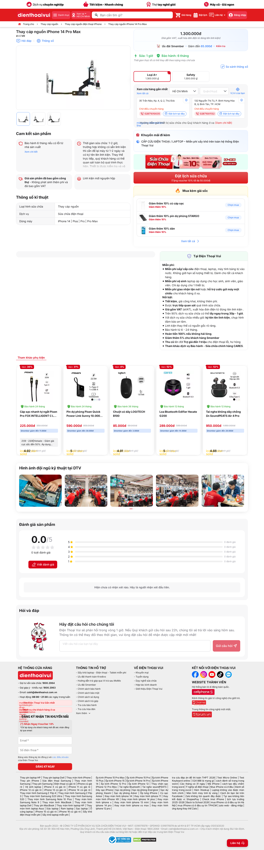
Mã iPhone (214, 783)
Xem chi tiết (31, 151)
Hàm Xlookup (201, 789)
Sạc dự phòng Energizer (145, 789)
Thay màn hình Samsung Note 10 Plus (49, 799)
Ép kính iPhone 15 (115, 780)
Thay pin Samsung (42, 783)
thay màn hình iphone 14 (118, 796)
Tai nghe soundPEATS (154, 786)
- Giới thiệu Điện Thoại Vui (148, 688)
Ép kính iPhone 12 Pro (113, 783)
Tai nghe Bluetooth (129, 786)
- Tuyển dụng (141, 676)
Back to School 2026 (197, 802)
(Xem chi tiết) (223, 122)
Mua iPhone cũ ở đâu (221, 786)
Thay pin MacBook (44, 805)
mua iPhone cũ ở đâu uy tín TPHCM (197, 805)
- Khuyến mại (141, 672)
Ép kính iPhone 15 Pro (138, 777)
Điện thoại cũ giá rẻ (64, 783)
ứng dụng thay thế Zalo (184, 808)
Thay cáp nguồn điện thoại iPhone (83, 24)
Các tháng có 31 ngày (192, 783)
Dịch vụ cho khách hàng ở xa (39, 709)
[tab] (31, 357)
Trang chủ (28, 24)
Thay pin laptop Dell (53, 777)
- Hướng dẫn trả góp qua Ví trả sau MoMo (98, 680)
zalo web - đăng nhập (231, 805)
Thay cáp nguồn (49, 24)
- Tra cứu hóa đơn (85, 709)
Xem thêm (81, 713)
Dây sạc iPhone (104, 789)
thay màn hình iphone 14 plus (138, 799)
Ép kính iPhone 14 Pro (138, 780)
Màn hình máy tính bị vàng (202, 793)
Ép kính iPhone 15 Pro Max (110, 777)
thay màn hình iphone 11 (147, 796)
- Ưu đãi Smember (86, 684)
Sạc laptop (82, 808)
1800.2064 (48, 683)
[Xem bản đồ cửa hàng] (186, 100)
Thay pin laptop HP (30, 777)
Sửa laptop (52, 808)
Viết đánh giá (45, 564)
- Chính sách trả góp (87, 701)
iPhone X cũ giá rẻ (55, 786)
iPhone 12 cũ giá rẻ (31, 789)
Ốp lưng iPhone (148, 793)
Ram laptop (67, 808)
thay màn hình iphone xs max (131, 805)
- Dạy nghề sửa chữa (145, 680)
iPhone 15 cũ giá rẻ (46, 811)
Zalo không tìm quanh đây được (203, 796)
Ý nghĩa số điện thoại (197, 786)
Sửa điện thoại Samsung (56, 780)
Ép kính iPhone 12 (139, 783)
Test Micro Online (227, 777)
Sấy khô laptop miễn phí (55, 814)
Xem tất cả (142, 93)
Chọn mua (233, 204)
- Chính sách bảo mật (87, 692)
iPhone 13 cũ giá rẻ (55, 789)
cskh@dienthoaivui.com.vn (42, 692)
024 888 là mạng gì (203, 780)
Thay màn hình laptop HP (70, 805)
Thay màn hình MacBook (57, 802)
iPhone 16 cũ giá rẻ (70, 811)
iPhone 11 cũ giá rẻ (79, 786)
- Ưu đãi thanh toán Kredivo (91, 676)
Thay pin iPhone (29, 780)
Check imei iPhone (213, 799)
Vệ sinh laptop (33, 786)
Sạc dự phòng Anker (125, 793)
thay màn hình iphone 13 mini (131, 802)
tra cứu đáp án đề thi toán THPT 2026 (193, 777)
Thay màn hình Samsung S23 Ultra (43, 796)
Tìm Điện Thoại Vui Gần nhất (39, 702)
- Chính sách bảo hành (88, 688)
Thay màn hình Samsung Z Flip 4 (38, 793)
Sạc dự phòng (122, 789)
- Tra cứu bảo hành (86, 705)
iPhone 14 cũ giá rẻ (79, 789)
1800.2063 (49, 687)
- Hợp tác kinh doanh (145, 684)
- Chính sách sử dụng (87, 696)
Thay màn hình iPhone (78, 777)
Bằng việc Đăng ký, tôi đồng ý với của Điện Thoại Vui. (43, 759)
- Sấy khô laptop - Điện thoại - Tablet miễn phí (101, 672)
